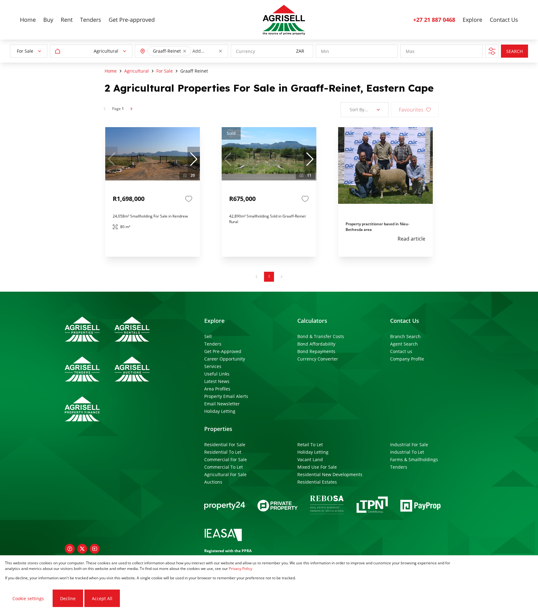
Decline (68, 598)
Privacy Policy (240, 568)
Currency (245, 51)
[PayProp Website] (420, 506)
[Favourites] (188, 199)
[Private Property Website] (277, 506)
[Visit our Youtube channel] (95, 549)
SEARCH (514, 51)
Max (410, 51)
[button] (184, 51)
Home (111, 71)
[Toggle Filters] (491, 51)
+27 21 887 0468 (434, 19)
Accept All (102, 598)
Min (325, 51)
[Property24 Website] (224, 506)
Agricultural (136, 71)
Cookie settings (28, 598)
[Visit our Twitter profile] (82, 549)
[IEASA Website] (223, 535)
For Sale (164, 71)
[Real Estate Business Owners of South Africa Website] (327, 505)
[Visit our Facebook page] (70, 549)
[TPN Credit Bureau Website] (372, 505)
